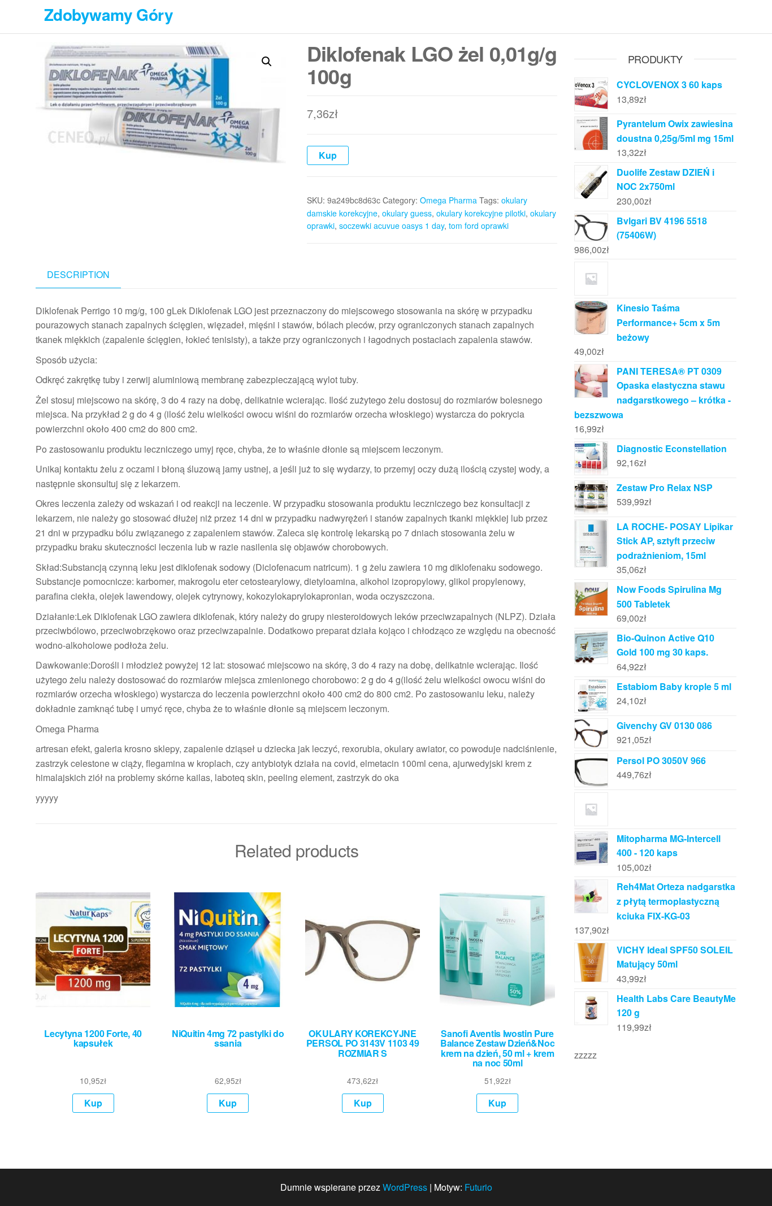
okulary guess (407, 213)
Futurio (478, 1187)
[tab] (87, 275)
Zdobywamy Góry (108, 14)
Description (78, 274)
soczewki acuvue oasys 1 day (391, 225)
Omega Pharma (448, 200)
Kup (328, 155)
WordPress (405, 1187)
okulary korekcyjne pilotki (481, 213)
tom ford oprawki (479, 225)
